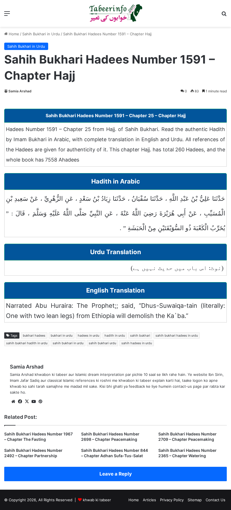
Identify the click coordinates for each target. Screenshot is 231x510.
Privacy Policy (172, 500)
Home (13, 34)
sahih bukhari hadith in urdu (26, 343)
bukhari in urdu (61, 335)
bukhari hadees (34, 335)
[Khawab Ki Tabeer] (115, 13)
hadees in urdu (88, 335)
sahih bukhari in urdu (68, 343)
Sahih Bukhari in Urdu (41, 34)
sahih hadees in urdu (136, 343)
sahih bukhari (140, 335)
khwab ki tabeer (97, 500)
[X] (26, 401)
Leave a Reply (115, 474)
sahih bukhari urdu (102, 343)
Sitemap (195, 500)
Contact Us (215, 500)
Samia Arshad (20, 91)
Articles (149, 500)
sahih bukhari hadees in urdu (177, 335)
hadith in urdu (115, 335)
